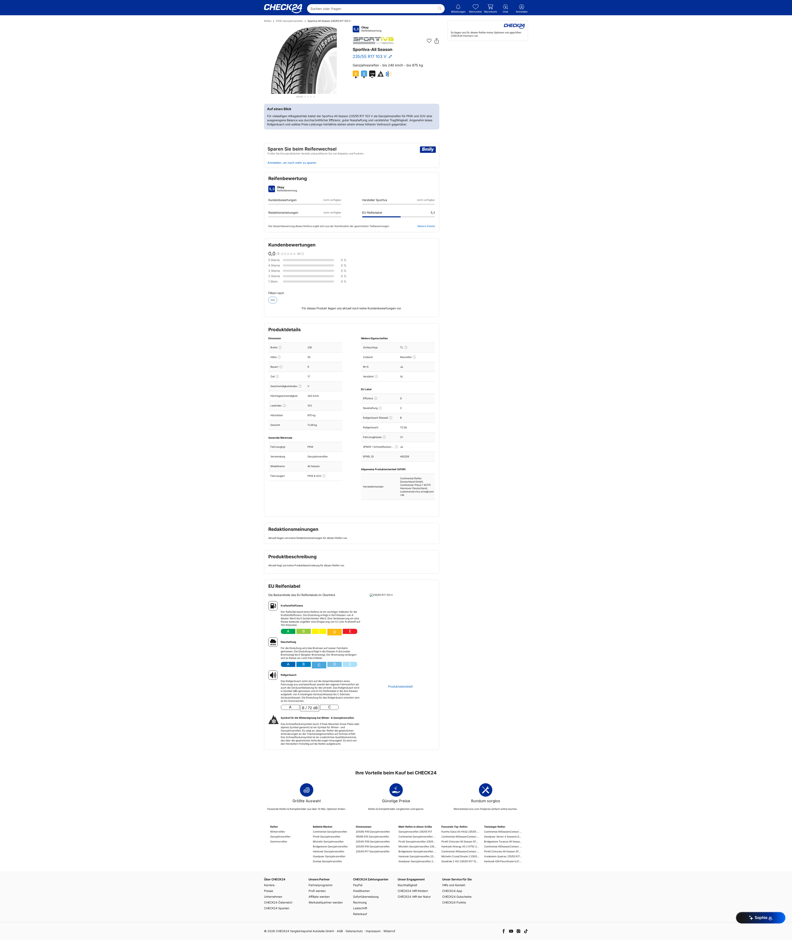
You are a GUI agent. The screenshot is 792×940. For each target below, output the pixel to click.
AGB (340, 931)
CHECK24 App (452, 891)
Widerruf (389, 931)
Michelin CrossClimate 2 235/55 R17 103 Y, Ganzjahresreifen (460, 856)
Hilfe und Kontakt (453, 885)
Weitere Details (426, 226)
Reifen (267, 20)
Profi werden (317, 891)
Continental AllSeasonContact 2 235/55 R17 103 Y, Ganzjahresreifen (460, 851)
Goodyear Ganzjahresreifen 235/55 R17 (417, 861)
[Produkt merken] (429, 40)
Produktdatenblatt (400, 686)
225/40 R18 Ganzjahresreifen (373, 841)
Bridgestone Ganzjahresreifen (330, 846)
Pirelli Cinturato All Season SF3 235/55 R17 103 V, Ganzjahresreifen (460, 841)
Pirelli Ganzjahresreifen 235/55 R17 (417, 841)
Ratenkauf (360, 914)
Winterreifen (277, 831)
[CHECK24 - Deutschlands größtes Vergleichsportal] (283, 8)
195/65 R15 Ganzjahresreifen (372, 836)
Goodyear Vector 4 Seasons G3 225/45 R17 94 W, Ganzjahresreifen (503, 836)
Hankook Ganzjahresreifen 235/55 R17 (417, 856)
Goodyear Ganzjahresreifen (329, 856)
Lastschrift (360, 908)
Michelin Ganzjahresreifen (328, 841)
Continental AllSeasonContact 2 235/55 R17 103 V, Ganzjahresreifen (460, 836)
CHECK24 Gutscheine (456, 896)
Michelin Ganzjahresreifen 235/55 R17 (417, 846)
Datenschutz (354, 931)
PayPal (357, 885)
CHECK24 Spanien (276, 908)
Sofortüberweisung (366, 896)
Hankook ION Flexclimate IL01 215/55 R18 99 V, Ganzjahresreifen (503, 861)
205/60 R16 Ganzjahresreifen (373, 831)
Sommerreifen (278, 841)
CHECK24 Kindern (413, 891)
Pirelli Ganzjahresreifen (326, 836)
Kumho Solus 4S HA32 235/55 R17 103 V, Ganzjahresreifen (460, 831)
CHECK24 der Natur (414, 896)
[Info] (280, 347)
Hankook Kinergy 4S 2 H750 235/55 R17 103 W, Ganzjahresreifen (460, 846)
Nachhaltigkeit (407, 885)
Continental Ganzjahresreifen (330, 831)
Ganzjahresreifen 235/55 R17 (415, 831)
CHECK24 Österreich (278, 902)
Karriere (269, 885)
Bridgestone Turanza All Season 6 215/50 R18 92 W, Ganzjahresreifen (503, 841)
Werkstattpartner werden (326, 902)
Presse (268, 891)
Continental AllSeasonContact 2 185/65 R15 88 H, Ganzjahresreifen (503, 831)
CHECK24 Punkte (454, 902)
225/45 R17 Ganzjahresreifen (373, 851)
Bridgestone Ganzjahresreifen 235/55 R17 (417, 851)
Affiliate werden (319, 896)
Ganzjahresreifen (280, 836)
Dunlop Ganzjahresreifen (327, 861)
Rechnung (360, 902)
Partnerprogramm (320, 885)
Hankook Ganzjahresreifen (328, 851)
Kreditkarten (361, 891)
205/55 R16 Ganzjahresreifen (373, 846)
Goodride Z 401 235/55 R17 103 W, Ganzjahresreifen (460, 861)
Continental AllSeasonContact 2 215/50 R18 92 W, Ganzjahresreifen (503, 846)
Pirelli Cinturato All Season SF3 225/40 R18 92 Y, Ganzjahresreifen (503, 851)
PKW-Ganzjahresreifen (289, 20)
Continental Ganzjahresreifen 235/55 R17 (417, 836)
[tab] (299, 97)
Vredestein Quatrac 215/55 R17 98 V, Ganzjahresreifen (503, 856)
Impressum (373, 931)
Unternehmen (273, 896)
